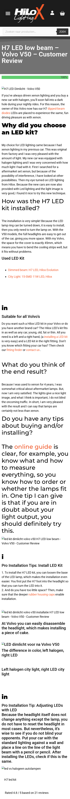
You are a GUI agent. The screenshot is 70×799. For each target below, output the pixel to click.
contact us (33, 350)
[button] (8, 13)
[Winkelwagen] (62, 13)
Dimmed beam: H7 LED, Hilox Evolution (33, 270)
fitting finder (15, 350)
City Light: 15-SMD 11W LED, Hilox (30, 276)
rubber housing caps (41, 594)
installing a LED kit (56, 336)
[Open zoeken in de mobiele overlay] (35, 31)
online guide (34, 446)
